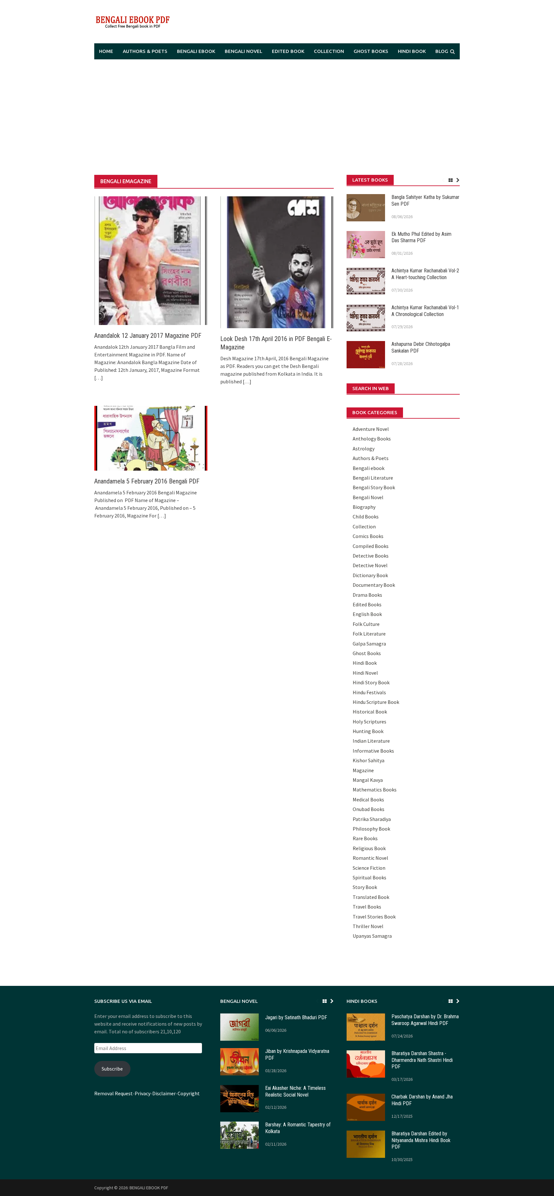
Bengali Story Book (374, 487)
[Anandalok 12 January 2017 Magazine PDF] (150, 260)
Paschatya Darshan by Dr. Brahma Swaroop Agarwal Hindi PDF (425, 1019)
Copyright (189, 1093)
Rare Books (365, 838)
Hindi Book (412, 51)
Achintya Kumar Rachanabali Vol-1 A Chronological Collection (425, 310)
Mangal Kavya (368, 780)
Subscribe (112, 1068)
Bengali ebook (196, 51)
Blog (441, 51)
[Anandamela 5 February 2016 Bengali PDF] (150, 437)
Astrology (363, 448)
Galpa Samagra (369, 643)
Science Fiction (369, 868)
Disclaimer (164, 1093)
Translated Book (371, 897)
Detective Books (371, 555)
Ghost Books (371, 51)
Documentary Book (374, 585)
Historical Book (370, 711)
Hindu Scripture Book (376, 702)
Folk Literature (369, 633)
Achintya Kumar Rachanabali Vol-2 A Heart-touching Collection (425, 274)
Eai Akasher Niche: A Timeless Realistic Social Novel (295, 1091)
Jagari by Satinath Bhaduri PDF (296, 1017)
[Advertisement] (277, 117)
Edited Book (288, 51)
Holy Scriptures (369, 721)
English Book (367, 614)
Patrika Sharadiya (372, 819)
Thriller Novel (368, 926)
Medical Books (368, 799)
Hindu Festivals (369, 692)
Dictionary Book (370, 575)
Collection (329, 51)
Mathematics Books (375, 789)
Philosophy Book (371, 828)
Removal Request (113, 1093)
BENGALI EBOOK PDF (149, 1188)
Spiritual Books (369, 877)
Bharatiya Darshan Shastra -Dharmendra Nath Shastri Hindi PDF (422, 1060)
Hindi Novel (365, 673)
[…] (98, 377)
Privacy (142, 1093)
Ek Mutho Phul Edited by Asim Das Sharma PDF (421, 237)
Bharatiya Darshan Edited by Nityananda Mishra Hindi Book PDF (420, 1140)
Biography (364, 507)
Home (106, 51)
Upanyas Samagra (372, 936)
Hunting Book (368, 731)
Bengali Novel (243, 51)
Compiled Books (371, 546)
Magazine (363, 770)
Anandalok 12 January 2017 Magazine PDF (147, 335)
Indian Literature (371, 741)
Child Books (366, 516)
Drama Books (367, 595)
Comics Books (368, 536)
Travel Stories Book (374, 916)
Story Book (365, 887)
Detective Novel (370, 565)
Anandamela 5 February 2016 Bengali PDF (146, 481)
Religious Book (369, 848)
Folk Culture (366, 624)
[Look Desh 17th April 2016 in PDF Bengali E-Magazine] (276, 262)
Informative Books (373, 751)
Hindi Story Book (371, 682)
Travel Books (367, 906)
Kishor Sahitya (368, 760)
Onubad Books (368, 809)
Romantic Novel (370, 858)
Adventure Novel (371, 429)
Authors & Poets (145, 51)
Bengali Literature (373, 477)
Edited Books (367, 604)
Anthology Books (372, 438)
